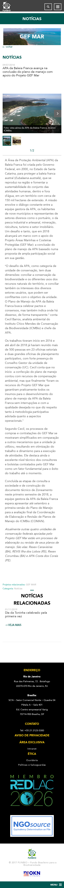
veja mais (14, 625)
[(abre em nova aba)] (32, 812)
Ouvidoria (32, 760)
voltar (9, 46)
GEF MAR (31, 584)
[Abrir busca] (48, 6)
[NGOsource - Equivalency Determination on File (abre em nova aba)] (32, 836)
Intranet (32, 748)
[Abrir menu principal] (57, 6)
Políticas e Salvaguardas (32, 765)
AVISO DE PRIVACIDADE (32, 735)
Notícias (18, 588)
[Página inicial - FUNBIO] (9, 7)
